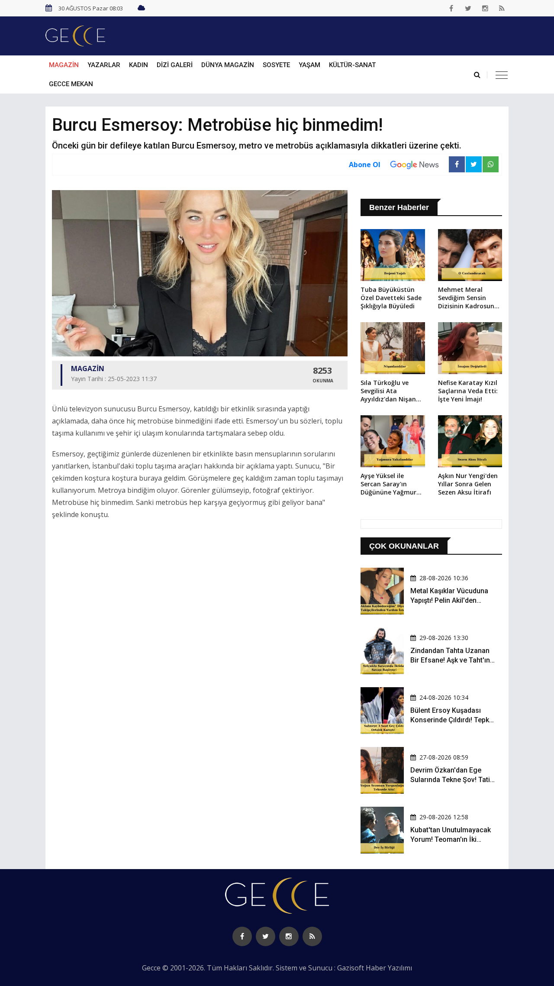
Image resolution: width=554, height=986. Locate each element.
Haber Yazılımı (389, 968)
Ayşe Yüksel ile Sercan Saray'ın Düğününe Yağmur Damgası (388, 485)
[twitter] (468, 8)
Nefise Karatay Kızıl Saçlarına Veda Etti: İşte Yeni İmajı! (468, 390)
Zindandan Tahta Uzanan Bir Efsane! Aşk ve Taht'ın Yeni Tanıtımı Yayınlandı (450, 660)
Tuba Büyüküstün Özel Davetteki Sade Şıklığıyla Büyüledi (391, 297)
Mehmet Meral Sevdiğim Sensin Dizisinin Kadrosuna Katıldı (468, 298)
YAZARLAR (103, 65)
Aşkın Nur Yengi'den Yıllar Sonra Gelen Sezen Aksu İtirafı (468, 484)
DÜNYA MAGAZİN (227, 65)
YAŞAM (309, 65)
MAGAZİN (64, 65)
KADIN (138, 65)
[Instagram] (485, 8)
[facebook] (451, 8)
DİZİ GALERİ (175, 65)
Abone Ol (364, 164)
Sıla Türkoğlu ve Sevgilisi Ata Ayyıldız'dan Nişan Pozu (388, 391)
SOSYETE (276, 65)
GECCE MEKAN (71, 84)
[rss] (502, 8)
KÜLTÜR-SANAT (352, 65)
